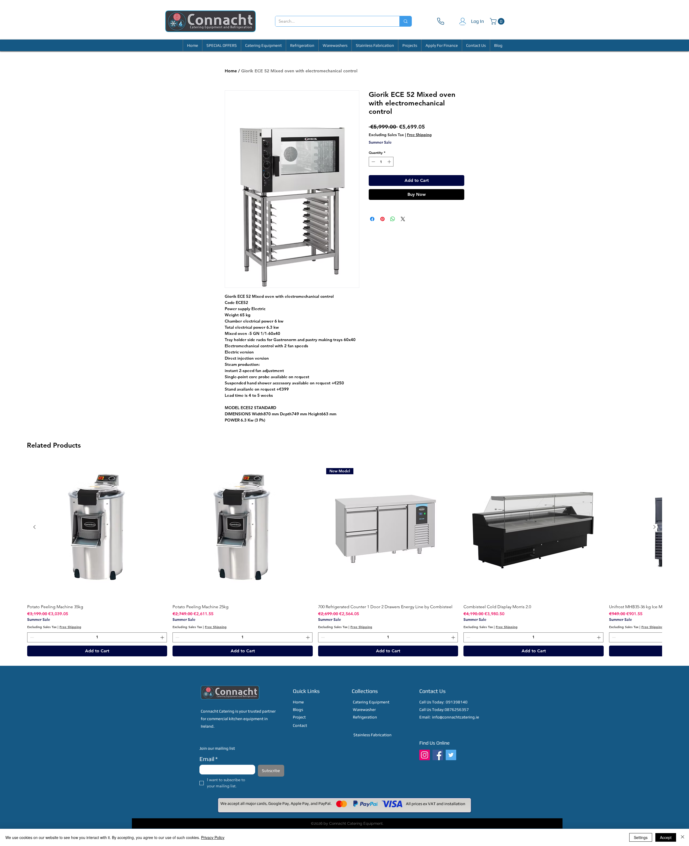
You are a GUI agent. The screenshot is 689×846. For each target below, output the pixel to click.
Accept (666, 837)
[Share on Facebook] (372, 219)
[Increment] (389, 161)
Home (231, 70)
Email (208, 758)
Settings (641, 837)
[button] (498, 21)
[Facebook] (438, 755)
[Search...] (405, 21)
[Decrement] (373, 161)
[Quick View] (97, 530)
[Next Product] (654, 527)
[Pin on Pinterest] (382, 219)
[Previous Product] (34, 527)
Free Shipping (419, 134)
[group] (344, 558)
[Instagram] (424, 755)
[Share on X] (403, 219)
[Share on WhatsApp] (392, 219)
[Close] (682, 837)
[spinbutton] (381, 161)
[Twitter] (451, 755)
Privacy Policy (212, 837)
